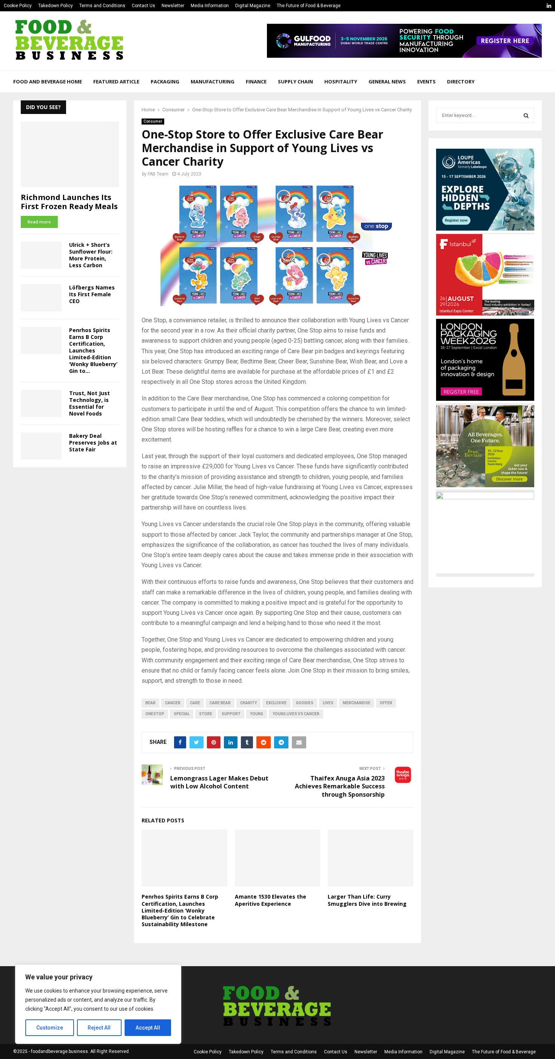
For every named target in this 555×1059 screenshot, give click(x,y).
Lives (328, 703)
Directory (461, 81)
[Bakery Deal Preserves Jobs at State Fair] (41, 446)
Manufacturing (212, 81)
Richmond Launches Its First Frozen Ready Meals (69, 201)
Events (426, 81)
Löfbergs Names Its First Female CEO (92, 294)
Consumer (152, 121)
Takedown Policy (55, 5)
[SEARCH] (526, 115)
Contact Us (143, 5)
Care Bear (220, 703)
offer (386, 703)
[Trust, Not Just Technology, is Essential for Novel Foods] (41, 403)
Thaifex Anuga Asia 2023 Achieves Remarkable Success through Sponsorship (340, 786)
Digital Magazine (252, 5)
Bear (150, 703)
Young (256, 714)
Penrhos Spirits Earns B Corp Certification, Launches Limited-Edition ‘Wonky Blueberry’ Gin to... (93, 350)
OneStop (154, 714)
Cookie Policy (18, 5)
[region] (98, 1004)
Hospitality (340, 81)
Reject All (99, 1028)
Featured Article (116, 81)
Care (195, 703)
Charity (248, 703)
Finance (256, 81)
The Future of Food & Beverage (309, 5)
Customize (49, 1028)
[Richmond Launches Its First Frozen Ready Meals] (70, 154)
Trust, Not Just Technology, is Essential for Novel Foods (89, 403)
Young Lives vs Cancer (296, 714)
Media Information (210, 5)
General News (387, 81)
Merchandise (356, 703)
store (205, 714)
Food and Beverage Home (47, 81)
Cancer (172, 703)
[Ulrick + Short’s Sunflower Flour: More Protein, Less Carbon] (41, 255)
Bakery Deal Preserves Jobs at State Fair (93, 442)
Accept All (148, 1028)
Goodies (304, 703)
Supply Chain (295, 81)
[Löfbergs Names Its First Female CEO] (41, 297)
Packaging (165, 81)
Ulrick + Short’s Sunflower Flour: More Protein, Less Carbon (91, 255)
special (182, 714)
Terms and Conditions (102, 5)
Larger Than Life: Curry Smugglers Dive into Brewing (367, 900)
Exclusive (276, 703)
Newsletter (173, 5)
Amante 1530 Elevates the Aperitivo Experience (270, 900)
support (231, 714)
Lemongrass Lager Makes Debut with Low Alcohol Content (219, 782)
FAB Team (158, 174)
